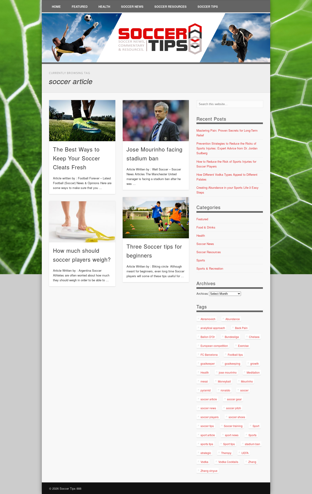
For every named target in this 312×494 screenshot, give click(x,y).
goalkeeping (232, 363)
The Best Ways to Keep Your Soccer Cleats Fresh (76, 158)
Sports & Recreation (209, 268)
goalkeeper (208, 363)
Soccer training (233, 426)
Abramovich (208, 319)
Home (56, 6)
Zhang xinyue (209, 471)
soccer (244, 390)
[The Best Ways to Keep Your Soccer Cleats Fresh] (82, 120)
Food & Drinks (205, 227)
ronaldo (225, 390)
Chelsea (254, 337)
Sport (256, 426)
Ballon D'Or (208, 337)
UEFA (245, 453)
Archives (202, 293)
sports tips (207, 444)
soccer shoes (237, 417)
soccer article (209, 399)
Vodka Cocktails (228, 462)
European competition (214, 346)
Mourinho (247, 381)
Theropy (226, 453)
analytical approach (213, 328)
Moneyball (224, 381)
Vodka (204, 462)
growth (254, 363)
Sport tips (229, 444)
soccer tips (207, 426)
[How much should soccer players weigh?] (82, 221)
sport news (231, 435)
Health (104, 6)
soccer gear (234, 399)
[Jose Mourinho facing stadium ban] (156, 120)
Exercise (243, 346)
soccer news (208, 408)
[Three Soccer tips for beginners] (156, 217)
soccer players (210, 417)
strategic (206, 453)
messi (204, 381)
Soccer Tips (208, 6)
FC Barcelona (209, 354)
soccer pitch (233, 408)
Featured (79, 6)
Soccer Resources (170, 6)
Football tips (235, 354)
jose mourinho (228, 372)
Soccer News (132, 6)
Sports (200, 260)
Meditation (253, 372)
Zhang (252, 462)
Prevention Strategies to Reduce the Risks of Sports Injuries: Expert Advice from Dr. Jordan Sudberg (226, 148)
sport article (208, 435)
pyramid (206, 390)
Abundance (232, 319)
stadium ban (252, 444)
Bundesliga (232, 337)
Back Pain (241, 328)
